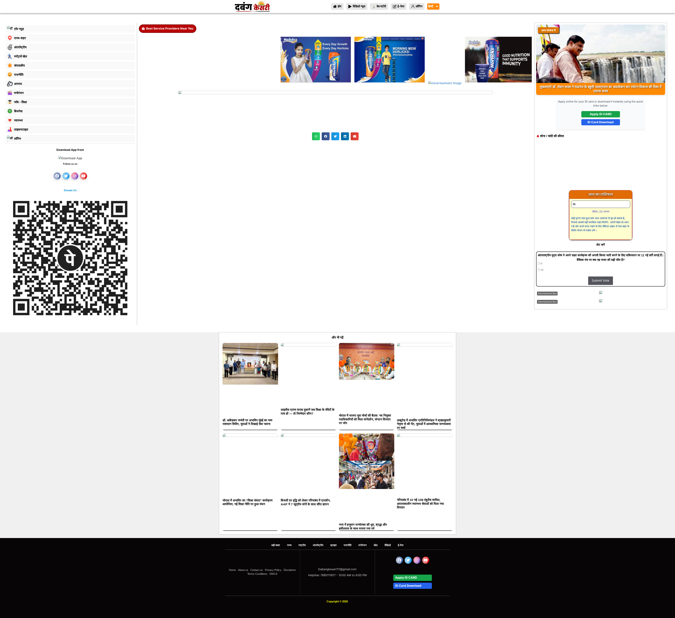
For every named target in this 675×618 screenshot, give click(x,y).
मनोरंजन (362, 545)
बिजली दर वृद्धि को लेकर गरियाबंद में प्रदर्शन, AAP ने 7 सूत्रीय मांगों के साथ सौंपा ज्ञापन (305, 502)
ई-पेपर (401, 545)
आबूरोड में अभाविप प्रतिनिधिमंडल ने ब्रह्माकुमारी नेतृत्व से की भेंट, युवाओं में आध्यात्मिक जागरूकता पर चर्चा (424, 424)
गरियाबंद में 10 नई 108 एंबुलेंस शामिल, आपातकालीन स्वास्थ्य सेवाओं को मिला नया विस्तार (420, 503)
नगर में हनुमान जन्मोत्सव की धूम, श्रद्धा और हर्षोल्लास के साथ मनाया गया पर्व (363, 526)
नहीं (541, 270)
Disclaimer (290, 569)
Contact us (256, 569)
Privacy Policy (273, 569)
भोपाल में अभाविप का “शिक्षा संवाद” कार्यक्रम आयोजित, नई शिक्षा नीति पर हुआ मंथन (247, 502)
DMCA (273, 573)
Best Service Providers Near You (169, 28)
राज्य (289, 545)
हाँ (541, 263)
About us (243, 569)
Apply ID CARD (601, 114)
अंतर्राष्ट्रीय (318, 545)
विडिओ (388, 545)
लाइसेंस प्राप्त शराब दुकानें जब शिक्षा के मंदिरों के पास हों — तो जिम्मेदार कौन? (307, 411)
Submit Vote (600, 280)
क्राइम (333, 545)
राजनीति (347, 545)
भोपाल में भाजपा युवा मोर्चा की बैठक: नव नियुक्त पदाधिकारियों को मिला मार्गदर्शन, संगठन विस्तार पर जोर (365, 419)
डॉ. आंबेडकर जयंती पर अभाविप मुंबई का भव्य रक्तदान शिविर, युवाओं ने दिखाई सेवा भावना (247, 422)
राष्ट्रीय (302, 545)
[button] (316, 136)
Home (232, 569)
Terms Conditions (257, 573)
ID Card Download (600, 122)
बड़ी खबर (275, 545)
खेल (376, 545)
